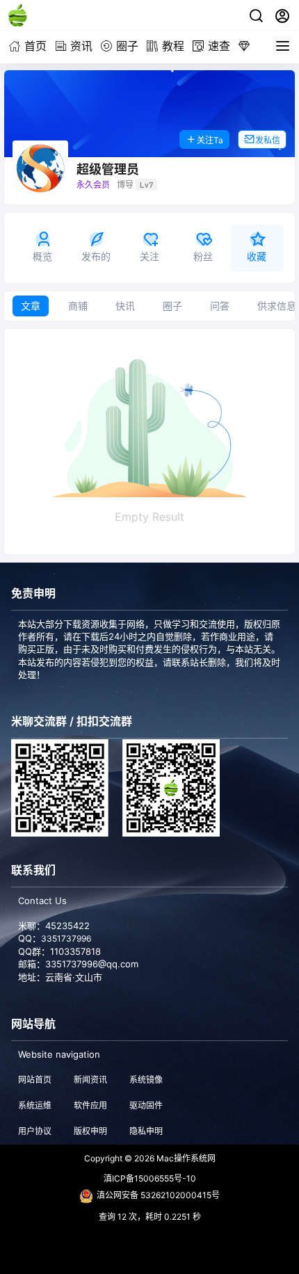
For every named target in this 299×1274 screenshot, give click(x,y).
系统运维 (34, 1105)
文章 (30, 306)
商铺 (78, 306)
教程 (173, 46)
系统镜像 (146, 1079)
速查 (219, 46)
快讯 (125, 306)
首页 (35, 46)
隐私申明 (146, 1131)
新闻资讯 (90, 1079)
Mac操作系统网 (185, 1158)
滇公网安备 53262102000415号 (158, 1195)
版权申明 (90, 1131)
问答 (219, 306)
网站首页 (34, 1079)
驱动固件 (146, 1105)
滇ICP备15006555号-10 (150, 1178)
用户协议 (34, 1131)
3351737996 (66, 938)
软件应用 (90, 1105)
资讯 (81, 46)
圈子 (127, 46)
